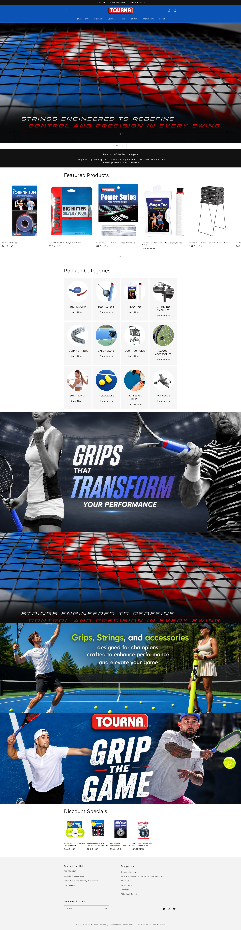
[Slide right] (126, 256)
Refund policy (128, 924)
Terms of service (142, 924)
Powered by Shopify (100, 925)
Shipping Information (130, 894)
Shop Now (76, 312)
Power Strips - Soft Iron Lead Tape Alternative (115, 243)
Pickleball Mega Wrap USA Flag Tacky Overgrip (97, 844)
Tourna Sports (87, 925)
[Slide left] (115, 256)
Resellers (125, 890)
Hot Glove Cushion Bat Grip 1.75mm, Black (142, 844)
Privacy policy (115, 924)
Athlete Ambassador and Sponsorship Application (143, 876)
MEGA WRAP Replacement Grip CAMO (120, 844)
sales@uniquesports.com (74, 876)
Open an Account (128, 872)
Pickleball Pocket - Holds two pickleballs (74, 844)
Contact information (157, 924)
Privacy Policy (127, 885)
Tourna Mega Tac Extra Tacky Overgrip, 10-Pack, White (163, 244)
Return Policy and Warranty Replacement (81, 881)
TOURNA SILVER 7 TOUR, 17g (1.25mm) (65, 243)
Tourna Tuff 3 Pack (10, 243)
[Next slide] (123, 146)
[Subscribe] (106, 908)
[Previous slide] (112, 146)
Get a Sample (69, 886)
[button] (67, 10)
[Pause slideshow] (129, 146)
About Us (125, 881)
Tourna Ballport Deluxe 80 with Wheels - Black (209, 243)
